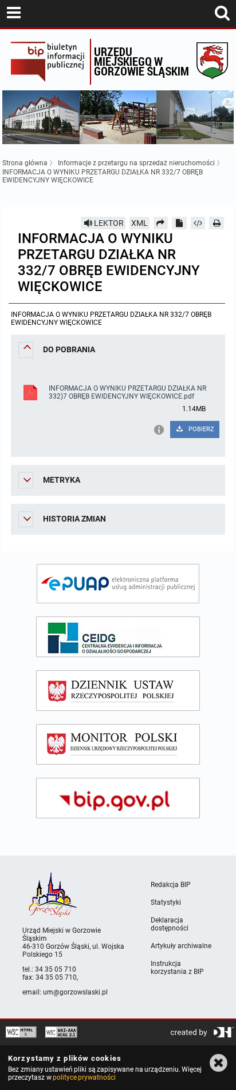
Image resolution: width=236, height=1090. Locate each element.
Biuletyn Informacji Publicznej (47, 62)
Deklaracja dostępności (169, 924)
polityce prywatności (84, 1077)
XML (139, 223)
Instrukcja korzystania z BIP (177, 968)
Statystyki (166, 902)
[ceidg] (118, 636)
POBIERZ (200, 429)
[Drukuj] (216, 223)
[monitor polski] (118, 744)
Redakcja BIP (171, 885)
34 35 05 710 (55, 969)
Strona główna (25, 163)
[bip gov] (118, 798)
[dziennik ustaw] (118, 690)
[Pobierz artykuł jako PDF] (179, 223)
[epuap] (118, 583)
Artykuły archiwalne (181, 946)
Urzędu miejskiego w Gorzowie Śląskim (141, 61)
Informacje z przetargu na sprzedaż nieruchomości (136, 163)
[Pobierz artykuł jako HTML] (198, 223)
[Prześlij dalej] (161, 223)
